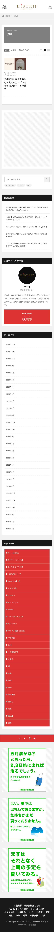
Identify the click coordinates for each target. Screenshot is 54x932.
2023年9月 (10, 366)
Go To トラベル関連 (15, 567)
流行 (28, 185)
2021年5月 (10, 458)
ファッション (10, 185)
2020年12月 (10, 493)
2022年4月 (10, 415)
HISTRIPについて (14, 574)
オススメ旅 (12, 588)
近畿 (10, 709)
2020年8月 (10, 522)
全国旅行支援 (13, 652)
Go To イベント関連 (15, 560)
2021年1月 (10, 486)
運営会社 (32, 925)
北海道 (10, 659)
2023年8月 (10, 373)
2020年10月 (10, 507)
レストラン (12, 624)
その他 (10, 609)
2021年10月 (10, 429)
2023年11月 (10, 358)
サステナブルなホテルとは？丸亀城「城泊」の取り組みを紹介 (26, 235)
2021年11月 (10, 422)
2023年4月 (10, 387)
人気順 (13, 50)
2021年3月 (10, 472)
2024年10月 (10, 351)
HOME (7, 16)
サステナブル (13, 602)
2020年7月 (10, 529)
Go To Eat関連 (13, 553)
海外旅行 (11, 694)
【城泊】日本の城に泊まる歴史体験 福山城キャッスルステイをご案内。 (26, 218)
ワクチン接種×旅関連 (16, 631)
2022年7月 (10, 408)
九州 (10, 645)
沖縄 (16, 16)
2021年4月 (10, 465)
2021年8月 (10, 444)
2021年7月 (10, 451)
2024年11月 (10, 344)
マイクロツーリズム (16, 616)
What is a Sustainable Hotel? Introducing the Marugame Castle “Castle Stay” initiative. (27, 208)
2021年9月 (10, 436)
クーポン (11, 595)
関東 (10, 723)
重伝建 (10, 716)
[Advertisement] (27, 139)
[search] (47, 179)
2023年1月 (10, 394)
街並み (10, 702)
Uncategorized (14, 581)
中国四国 (11, 638)
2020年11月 (10, 500)
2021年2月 (10, 479)
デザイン (21, 185)
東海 (10, 673)
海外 (10, 687)
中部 (18, 915)
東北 (48, 912)
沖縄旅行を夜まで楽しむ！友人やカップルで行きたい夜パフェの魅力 (15, 84)
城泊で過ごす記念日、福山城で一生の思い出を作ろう (26, 227)
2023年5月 (10, 380)
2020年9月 (10, 514)
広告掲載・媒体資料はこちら (27, 905)
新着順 (7, 50)
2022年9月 (10, 401)
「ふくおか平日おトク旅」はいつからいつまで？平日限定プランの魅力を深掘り (26, 244)
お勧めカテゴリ (24, 50)
